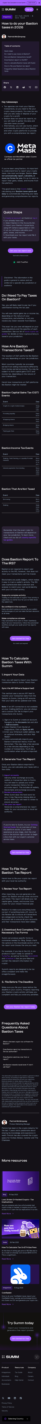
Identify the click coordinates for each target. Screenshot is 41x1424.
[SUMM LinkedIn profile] (15, 1398)
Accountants (6, 1380)
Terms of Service (8, 1407)
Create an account (13, 218)
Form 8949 (33, 956)
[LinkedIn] (17, 87)
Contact (31, 1380)
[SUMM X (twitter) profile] (3, 1398)
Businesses (6, 1384)
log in (35, 218)
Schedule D (10, 958)
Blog (16, 1376)
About (30, 1372)
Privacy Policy (7, 1403)
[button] (20, 1043)
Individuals (5, 1376)
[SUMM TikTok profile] (20, 1398)
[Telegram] (30, 87)
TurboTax (6, 956)
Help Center (19, 1380)
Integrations (6, 1372)
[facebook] (4, 87)
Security (5, 1411)
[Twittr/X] (11, 87)
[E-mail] (36, 87)
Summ (23, 189)
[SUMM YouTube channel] (9, 1398)
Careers (30, 1376)
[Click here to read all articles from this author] (20, 1130)
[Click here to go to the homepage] (8, 9)
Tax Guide (18, 1372)
